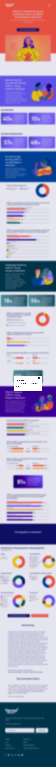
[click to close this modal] (39, 378)
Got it (17, 386)
